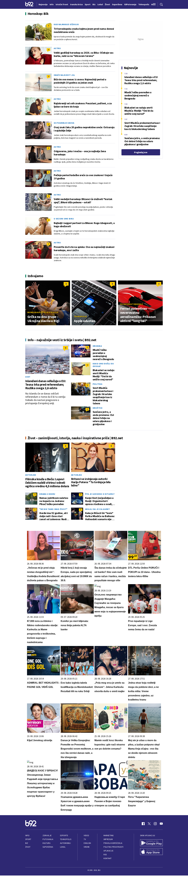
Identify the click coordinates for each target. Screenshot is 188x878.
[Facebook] (143, 823)
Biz (26, 843)
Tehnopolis (80, 316)
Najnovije (43, 4)
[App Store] (151, 852)
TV (85, 839)
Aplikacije (108, 851)
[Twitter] (149, 823)
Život (28, 847)
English (87, 843)
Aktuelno (30, 475)
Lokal (63, 847)
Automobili (65, 843)
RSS (105, 854)
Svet (27, 376)
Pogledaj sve (140, 152)
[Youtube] (161, 823)
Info (27, 835)
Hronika (97, 346)
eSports (64, 835)
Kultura (46, 843)
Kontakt (108, 858)
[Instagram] (155, 823)
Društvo (98, 408)
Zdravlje (47, 835)
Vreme (87, 847)
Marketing (109, 835)
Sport (28, 839)
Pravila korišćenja (113, 843)
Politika (97, 384)
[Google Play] (151, 843)
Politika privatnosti (114, 847)
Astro (57, 48)
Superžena (48, 847)
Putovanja (48, 839)
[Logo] (29, 4)
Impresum (108, 839)
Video (86, 835)
